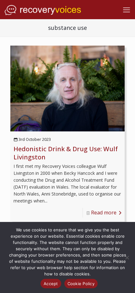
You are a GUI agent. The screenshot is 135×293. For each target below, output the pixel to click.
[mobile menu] (126, 9)
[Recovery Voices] (43, 9)
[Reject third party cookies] (127, 257)
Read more (103, 212)
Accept (51, 283)
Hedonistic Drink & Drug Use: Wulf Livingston (66, 153)
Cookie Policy (81, 283)
